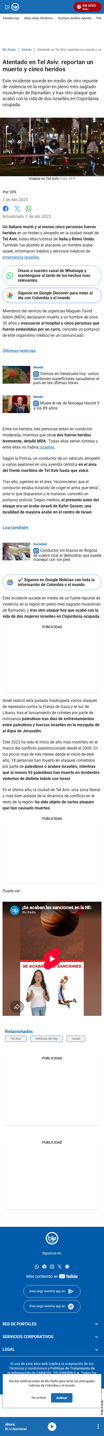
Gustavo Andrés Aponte (74, 18)
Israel (76, 1038)
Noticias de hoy (47, 1038)
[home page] (52, 1238)
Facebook (6, 211)
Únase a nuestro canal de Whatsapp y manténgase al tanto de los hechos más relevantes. (54, 275)
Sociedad (40, 544)
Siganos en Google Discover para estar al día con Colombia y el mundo (55, 295)
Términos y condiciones (28, 1368)
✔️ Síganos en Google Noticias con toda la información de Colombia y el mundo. (56, 582)
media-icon (52, 1426)
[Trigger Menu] (7, 7)
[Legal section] (96, 1349)
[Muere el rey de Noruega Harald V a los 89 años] (16, 404)
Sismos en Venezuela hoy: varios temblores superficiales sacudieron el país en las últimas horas (66, 378)
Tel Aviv (15, 1038)
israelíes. (47, 447)
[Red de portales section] (96, 1324)
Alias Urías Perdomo (38, 18)
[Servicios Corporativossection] (96, 1337)
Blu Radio (9, 49)
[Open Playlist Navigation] (98, 1426)
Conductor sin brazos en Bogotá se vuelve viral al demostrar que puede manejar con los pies (67, 555)
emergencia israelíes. (21, 257)
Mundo (27, 49)
